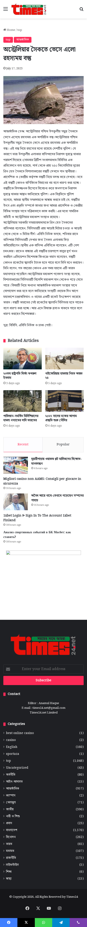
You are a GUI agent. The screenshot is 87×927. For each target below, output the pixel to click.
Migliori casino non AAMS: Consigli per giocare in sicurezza (42, 481)
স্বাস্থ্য (9, 878)
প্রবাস (9, 823)
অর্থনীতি (10, 774)
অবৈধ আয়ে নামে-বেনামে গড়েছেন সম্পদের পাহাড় (57, 498)
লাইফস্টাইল (12, 865)
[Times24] (29, 9)
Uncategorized (17, 768)
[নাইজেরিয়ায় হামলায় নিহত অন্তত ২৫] (64, 358)
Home (10, 30)
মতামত (10, 851)
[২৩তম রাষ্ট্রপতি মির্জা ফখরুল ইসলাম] (22, 358)
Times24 (72, 897)
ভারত (9, 844)
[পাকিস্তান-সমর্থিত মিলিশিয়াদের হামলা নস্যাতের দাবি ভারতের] (22, 401)
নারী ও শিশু (13, 816)
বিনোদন (11, 837)
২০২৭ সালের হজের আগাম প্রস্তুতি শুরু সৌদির (61, 418)
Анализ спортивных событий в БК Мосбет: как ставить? (37, 535)
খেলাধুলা (11, 802)
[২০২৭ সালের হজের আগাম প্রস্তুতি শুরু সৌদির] (64, 401)
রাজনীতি (11, 858)
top (19, 30)
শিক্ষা (9, 872)
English (11, 747)
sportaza (12, 754)
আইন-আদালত (14, 781)
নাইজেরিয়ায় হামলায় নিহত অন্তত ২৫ (64, 375)
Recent (23, 444)
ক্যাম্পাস (10, 795)
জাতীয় (10, 809)
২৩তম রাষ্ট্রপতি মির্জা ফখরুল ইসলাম (19, 375)
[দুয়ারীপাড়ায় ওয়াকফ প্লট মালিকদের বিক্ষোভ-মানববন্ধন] (15, 465)
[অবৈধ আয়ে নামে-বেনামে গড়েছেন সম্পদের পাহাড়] (15, 501)
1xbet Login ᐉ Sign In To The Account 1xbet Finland (37, 518)
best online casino (20, 733)
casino (11, 740)
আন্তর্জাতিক (22, 39)
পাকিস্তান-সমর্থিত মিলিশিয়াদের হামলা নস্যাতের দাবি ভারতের (20, 418)
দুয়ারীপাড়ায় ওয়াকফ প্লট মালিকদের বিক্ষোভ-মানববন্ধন (56, 461)
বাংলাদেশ (11, 830)
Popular (63, 444)
